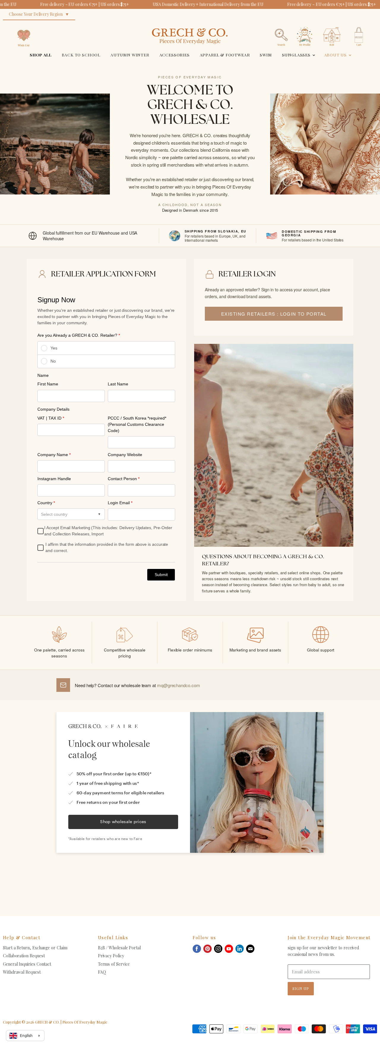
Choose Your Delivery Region (36, 14)
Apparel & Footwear (225, 54)
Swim (266, 54)
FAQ (102, 972)
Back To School (81, 54)
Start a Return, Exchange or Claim (35, 947)
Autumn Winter (129, 54)
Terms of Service (114, 964)
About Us (336, 54)
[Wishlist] (24, 25)
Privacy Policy (111, 956)
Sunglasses (297, 54)
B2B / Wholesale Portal (119, 947)
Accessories (174, 54)
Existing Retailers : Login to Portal (274, 314)
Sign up (300, 988)
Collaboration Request (24, 956)
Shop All (41, 54)
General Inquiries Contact (27, 964)
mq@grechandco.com (178, 685)
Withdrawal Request (22, 972)
